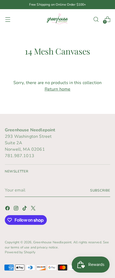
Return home (58, 89)
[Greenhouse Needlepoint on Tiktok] (25, 209)
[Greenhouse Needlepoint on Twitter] (33, 209)
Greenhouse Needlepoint (52, 242)
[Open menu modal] (7, 19)
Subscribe (100, 190)
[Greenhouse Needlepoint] (57, 19)
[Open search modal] (95, 19)
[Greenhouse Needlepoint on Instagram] (16, 209)
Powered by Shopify (20, 252)
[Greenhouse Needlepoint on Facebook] (8, 209)
